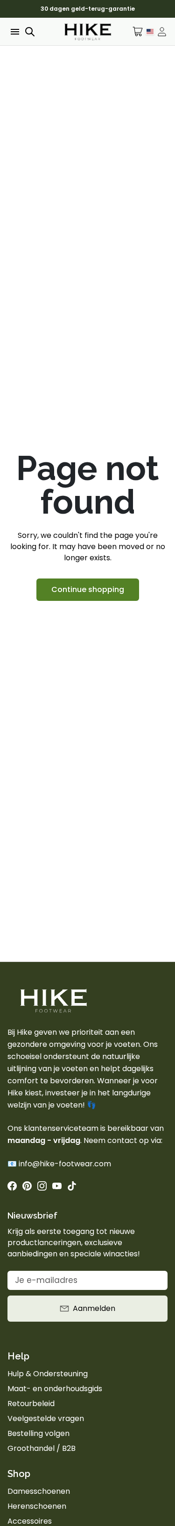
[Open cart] (138, 31)
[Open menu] (14, 31)
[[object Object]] (27, 1186)
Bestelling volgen (38, 1433)
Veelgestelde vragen (45, 1418)
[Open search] (29, 31)
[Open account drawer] (162, 31)
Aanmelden (94, 1308)
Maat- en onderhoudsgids (54, 1388)
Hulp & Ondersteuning (47, 1373)
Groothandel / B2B (41, 1448)
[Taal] (150, 31)
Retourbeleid (31, 1403)
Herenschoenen (36, 1506)
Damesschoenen (38, 1491)
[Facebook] (12, 1186)
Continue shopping (87, 589)
